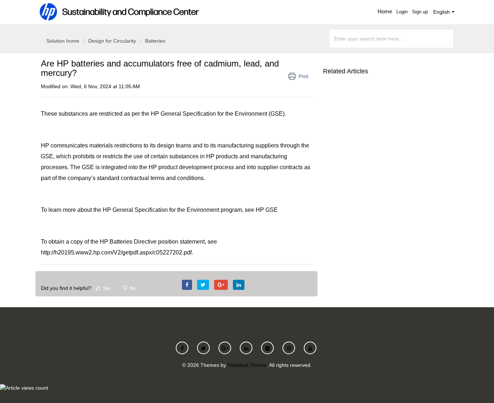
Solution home (63, 41)
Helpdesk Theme (247, 365)
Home (385, 11)
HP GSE (267, 210)
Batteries (155, 41)
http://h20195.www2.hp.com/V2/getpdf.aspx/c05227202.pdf (116, 252)
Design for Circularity (112, 41)
